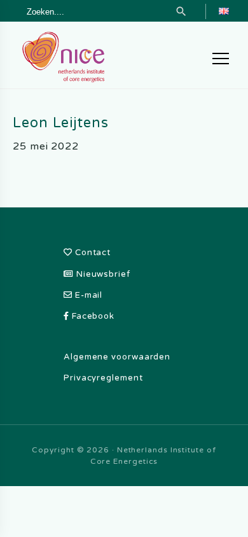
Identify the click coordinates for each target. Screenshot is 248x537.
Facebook (91, 316)
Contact (91, 253)
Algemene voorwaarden (117, 357)
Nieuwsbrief (102, 274)
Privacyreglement (103, 378)
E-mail (87, 295)
